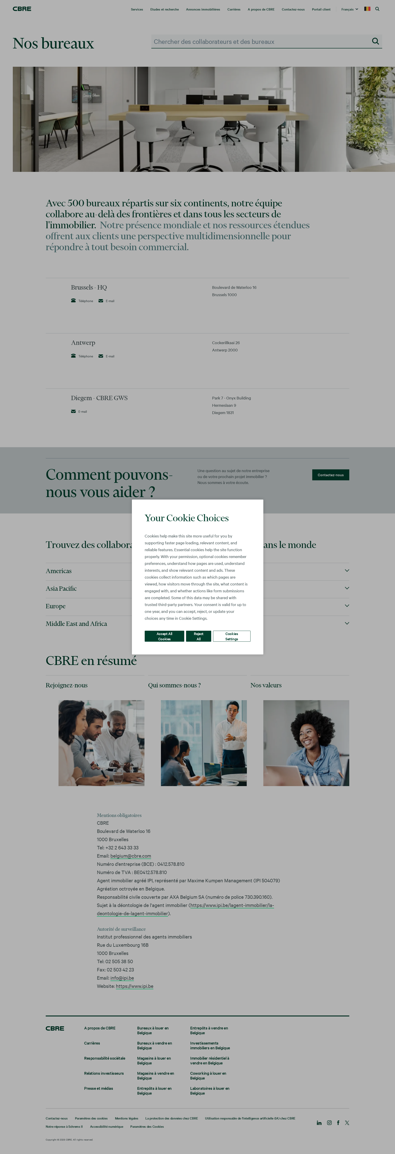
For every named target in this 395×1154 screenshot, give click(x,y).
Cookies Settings (231, 636)
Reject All (198, 636)
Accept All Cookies (164, 636)
